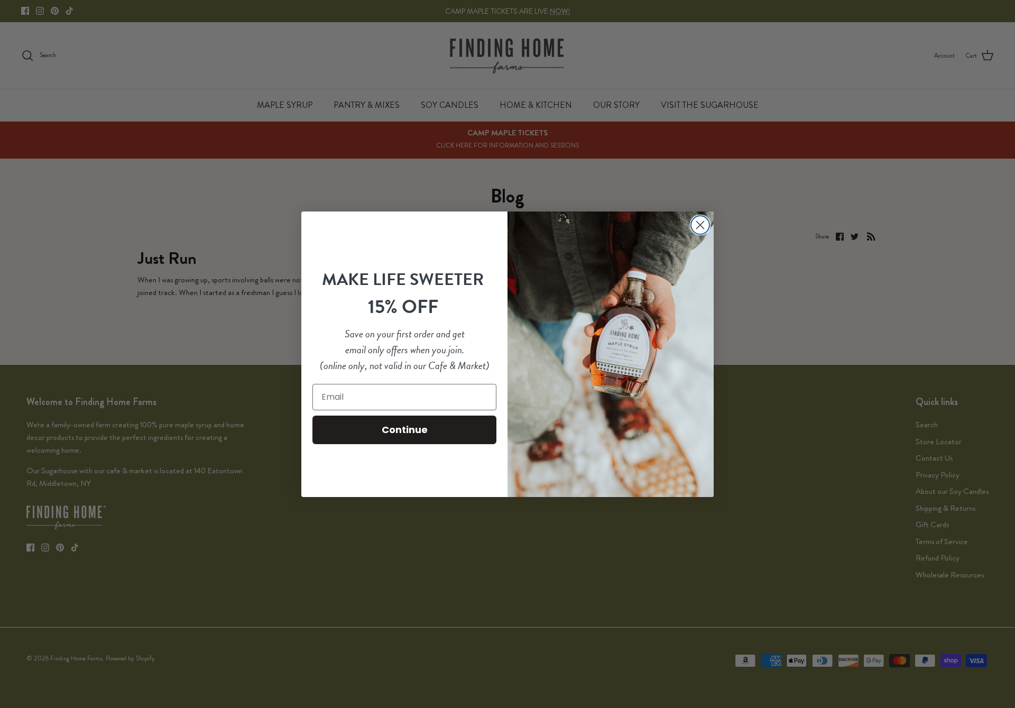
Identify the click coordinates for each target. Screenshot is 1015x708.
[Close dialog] (700, 225)
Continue (405, 429)
